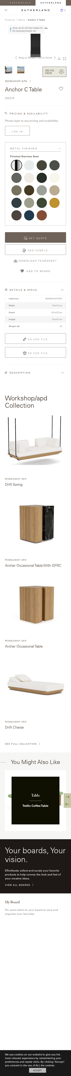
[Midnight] (16, 203)
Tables (21, 19)
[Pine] (42, 203)
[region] (35, 800)
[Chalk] (29, 178)
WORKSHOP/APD (16, 81)
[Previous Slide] (67, 804)
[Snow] (29, 165)
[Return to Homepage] (35, 10)
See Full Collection (21, 744)
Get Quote (38, 238)
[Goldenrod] (54, 203)
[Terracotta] (42, 215)
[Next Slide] (67, 797)
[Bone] (54, 178)
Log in (17, 131)
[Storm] (42, 165)
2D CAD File (38, 339)
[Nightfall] (16, 215)
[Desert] (54, 190)
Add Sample (38, 250)
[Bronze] (29, 190)
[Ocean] (29, 215)
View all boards (17, 885)
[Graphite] (54, 165)
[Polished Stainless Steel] (16, 165)
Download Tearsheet (38, 260)
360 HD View (49, 72)
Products (10, 19)
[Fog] (42, 190)
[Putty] (29, 203)
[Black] (42, 178)
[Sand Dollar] (16, 190)
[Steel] (16, 178)
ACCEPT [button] (37, 1070)
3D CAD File (38, 353)
